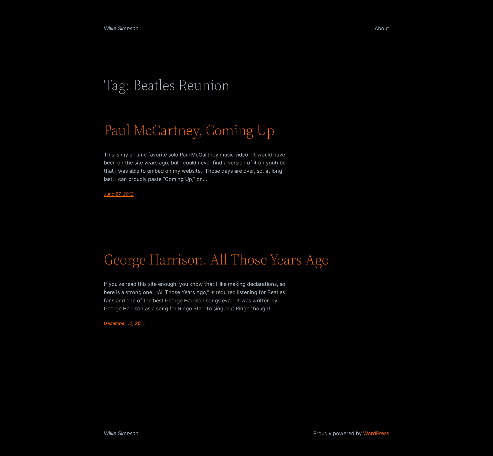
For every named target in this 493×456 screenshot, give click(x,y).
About (382, 28)
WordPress (376, 433)
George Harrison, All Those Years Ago (216, 259)
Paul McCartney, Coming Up (189, 130)
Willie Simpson (121, 28)
